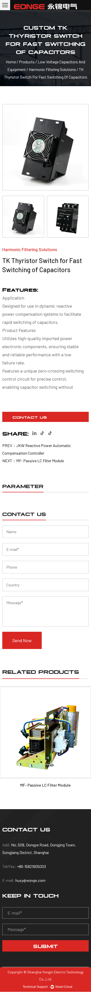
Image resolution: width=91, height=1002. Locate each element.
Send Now (22, 640)
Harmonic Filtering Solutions (53, 69)
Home (11, 61)
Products (27, 61)
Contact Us (29, 417)
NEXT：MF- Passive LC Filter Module (33, 460)
